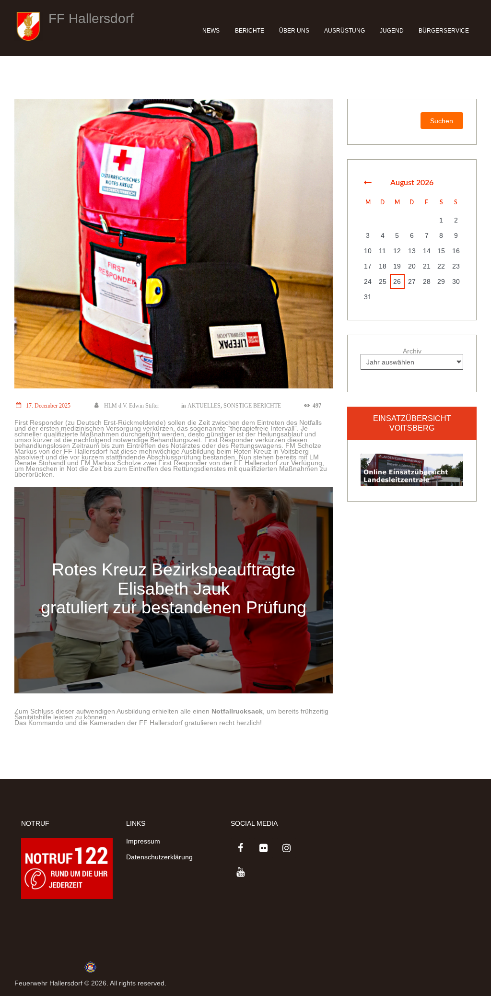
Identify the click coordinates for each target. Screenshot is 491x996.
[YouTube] (240, 872)
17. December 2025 (48, 405)
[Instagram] (286, 848)
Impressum (143, 841)
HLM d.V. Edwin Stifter (131, 405)
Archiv (412, 351)
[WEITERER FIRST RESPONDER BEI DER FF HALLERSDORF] (173, 243)
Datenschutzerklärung (159, 857)
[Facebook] (240, 848)
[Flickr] (263, 848)
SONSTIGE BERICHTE (252, 405)
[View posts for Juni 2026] (368, 182)
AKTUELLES (204, 405)
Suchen (441, 121)
